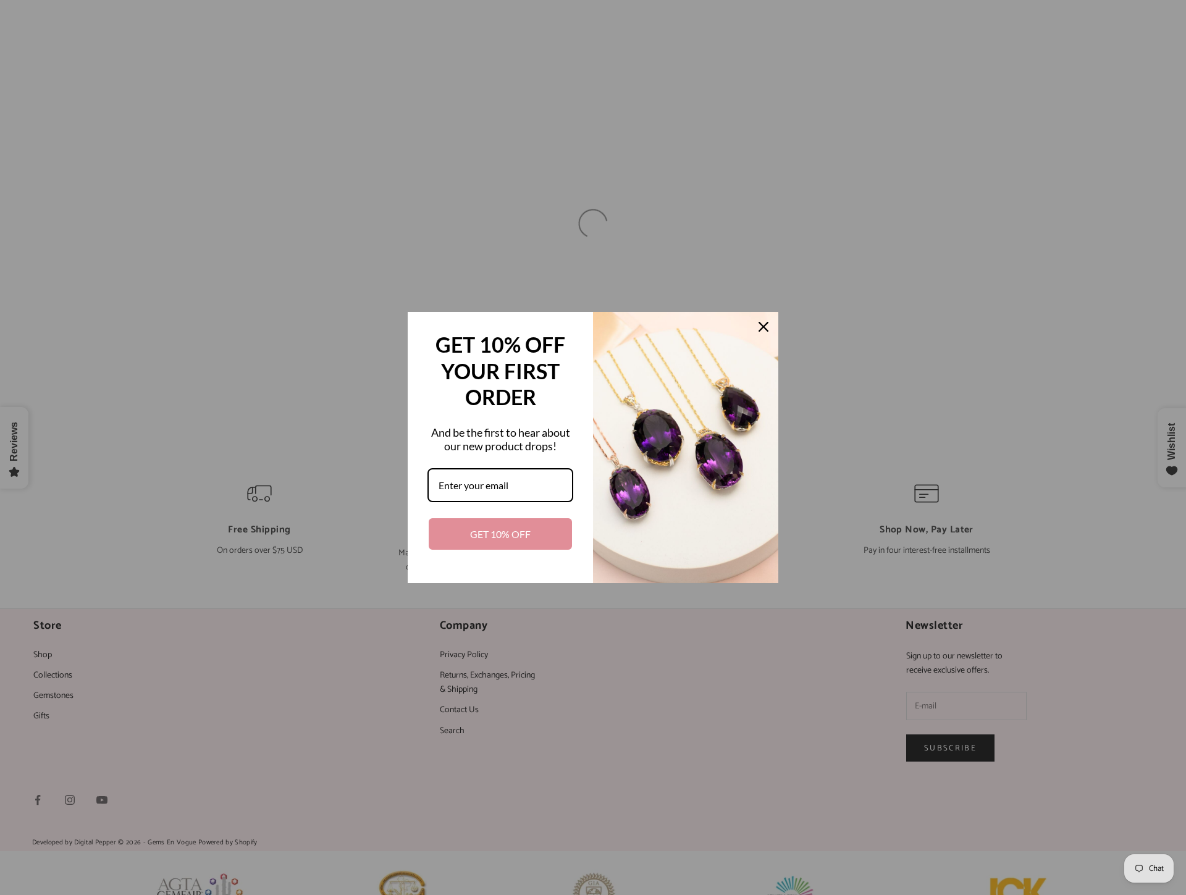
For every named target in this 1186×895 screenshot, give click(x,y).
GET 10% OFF (500, 534)
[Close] (763, 327)
